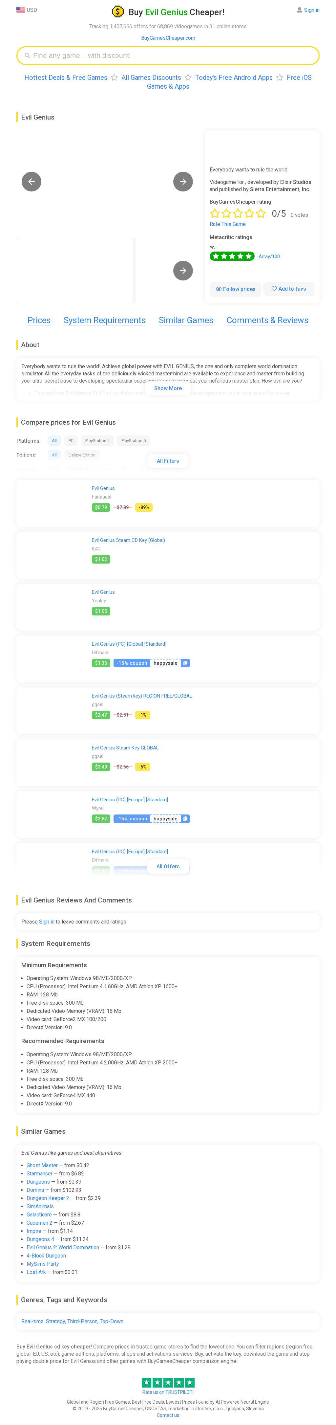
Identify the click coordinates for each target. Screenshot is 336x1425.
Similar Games (186, 320)
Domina (35, 1190)
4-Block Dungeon (46, 1256)
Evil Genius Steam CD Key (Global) (128, 540)
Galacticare (39, 1215)
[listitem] (74, 270)
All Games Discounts (151, 77)
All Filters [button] (168, 461)
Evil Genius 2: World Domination (63, 1247)
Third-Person (82, 1321)
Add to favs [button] (292, 289)
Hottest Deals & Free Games (65, 77)
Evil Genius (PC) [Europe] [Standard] (130, 800)
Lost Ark (36, 1272)
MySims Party (43, 1264)
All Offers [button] (168, 866)
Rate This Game (228, 224)
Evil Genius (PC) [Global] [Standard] (129, 644)
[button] (31, 181)
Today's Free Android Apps (234, 77)
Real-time (32, 1321)
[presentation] (183, 270)
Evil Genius (103, 488)
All (54, 440)
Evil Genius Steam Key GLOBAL (125, 748)
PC (71, 440)
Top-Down (111, 1321)
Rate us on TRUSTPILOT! (168, 1392)
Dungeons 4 (40, 1239)
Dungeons (38, 1182)
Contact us (168, 1415)
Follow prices (239, 289)
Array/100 (269, 256)
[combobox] (173, 55)
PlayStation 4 (97, 440)
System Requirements (105, 320)
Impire (34, 1231)
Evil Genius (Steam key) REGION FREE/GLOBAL (142, 696)
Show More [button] (168, 388)
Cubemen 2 (39, 1223)
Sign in (312, 10)
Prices (39, 320)
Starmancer (39, 1173)
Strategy (55, 1321)
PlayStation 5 (133, 440)
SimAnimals (40, 1206)
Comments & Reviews (267, 320)
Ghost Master (42, 1165)
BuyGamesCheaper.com (168, 38)
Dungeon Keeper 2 (48, 1198)
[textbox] (173, 55)
